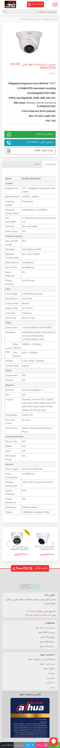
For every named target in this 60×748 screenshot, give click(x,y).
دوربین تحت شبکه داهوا (30, 19)
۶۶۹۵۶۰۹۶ (46, 615)
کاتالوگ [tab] (37, 164)
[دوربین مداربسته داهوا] (10, 4)
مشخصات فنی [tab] (50, 164)
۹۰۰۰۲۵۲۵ (31, 611)
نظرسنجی (35, 586)
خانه (56, 19)
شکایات (24, 586)
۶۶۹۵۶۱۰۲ (38, 615)
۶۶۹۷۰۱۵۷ (29, 615)
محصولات (47, 19)
